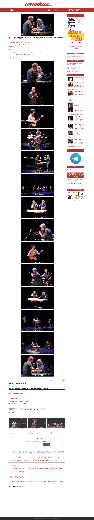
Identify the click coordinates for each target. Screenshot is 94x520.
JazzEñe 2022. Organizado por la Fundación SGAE (19, 42)
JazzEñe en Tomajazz (13, 398)
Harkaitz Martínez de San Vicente (41, 452)
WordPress (58, 518)
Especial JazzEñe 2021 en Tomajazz (16, 396)
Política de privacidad (37, 518)
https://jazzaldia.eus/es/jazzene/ (16, 393)
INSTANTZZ (29, 451)
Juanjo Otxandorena (22, 453)
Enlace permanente (20, 471)
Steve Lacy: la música (78, 97)
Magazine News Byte (50, 518)
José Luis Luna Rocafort (57, 380)
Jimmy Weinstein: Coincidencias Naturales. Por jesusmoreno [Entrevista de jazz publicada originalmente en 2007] (36, 460)
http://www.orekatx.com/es (15, 385)
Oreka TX (39, 453)
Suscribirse (47, 444)
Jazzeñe (54, 452)
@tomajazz (72, 70)
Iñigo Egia (50, 452)
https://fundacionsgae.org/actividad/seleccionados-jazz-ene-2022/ (23, 390)
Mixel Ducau (34, 453)
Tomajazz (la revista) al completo (21, 452)
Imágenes (11, 452)
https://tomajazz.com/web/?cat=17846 (17, 403)
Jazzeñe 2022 (58, 452)
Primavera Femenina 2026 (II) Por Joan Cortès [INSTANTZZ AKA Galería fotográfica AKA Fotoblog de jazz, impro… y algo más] (75, 135)
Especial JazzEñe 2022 (47, 451)
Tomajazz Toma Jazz (75, 71)
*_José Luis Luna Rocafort (37, 451)
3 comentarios (47, 453)
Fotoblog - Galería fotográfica (58, 451)
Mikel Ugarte (29, 453)
